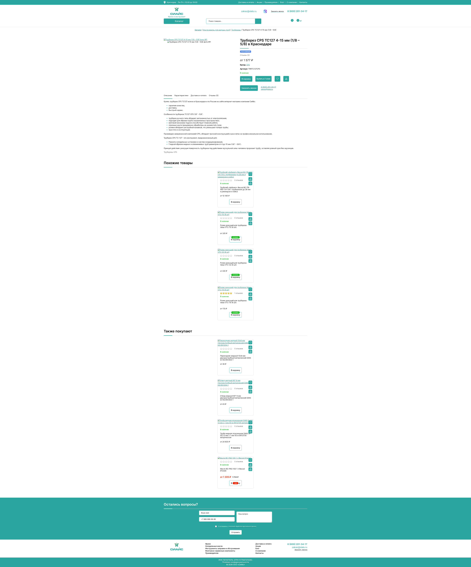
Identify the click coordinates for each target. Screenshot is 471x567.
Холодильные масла (213, 546)
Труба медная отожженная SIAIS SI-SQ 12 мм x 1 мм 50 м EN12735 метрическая (235, 435)
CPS (248, 65)
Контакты (303, 2)
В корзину (246, 79)
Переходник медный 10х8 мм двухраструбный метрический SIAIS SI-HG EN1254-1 (235, 358)
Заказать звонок (277, 11)
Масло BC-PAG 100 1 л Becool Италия (232, 470)
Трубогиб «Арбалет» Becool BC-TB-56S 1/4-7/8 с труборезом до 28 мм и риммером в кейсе (235, 189)
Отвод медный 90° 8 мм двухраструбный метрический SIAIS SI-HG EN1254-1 (235, 398)
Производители (271, 2)
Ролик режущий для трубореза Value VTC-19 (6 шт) (233, 301)
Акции (259, 2)
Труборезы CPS (170, 152)
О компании (292, 2)
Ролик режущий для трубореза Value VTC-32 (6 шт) (233, 264)
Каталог (179, 21)
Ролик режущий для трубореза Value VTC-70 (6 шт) (233, 226)
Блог (282, 2)
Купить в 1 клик (263, 79)
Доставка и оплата (246, 2)
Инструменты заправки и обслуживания (222, 548)
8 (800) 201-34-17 (297, 11)
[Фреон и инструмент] (177, 11)
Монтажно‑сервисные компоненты (220, 551)
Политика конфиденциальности (235, 562)
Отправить (235, 532)
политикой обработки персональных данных (242, 526)
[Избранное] (250, 174)
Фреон (208, 544)
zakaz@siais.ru (248, 11)
